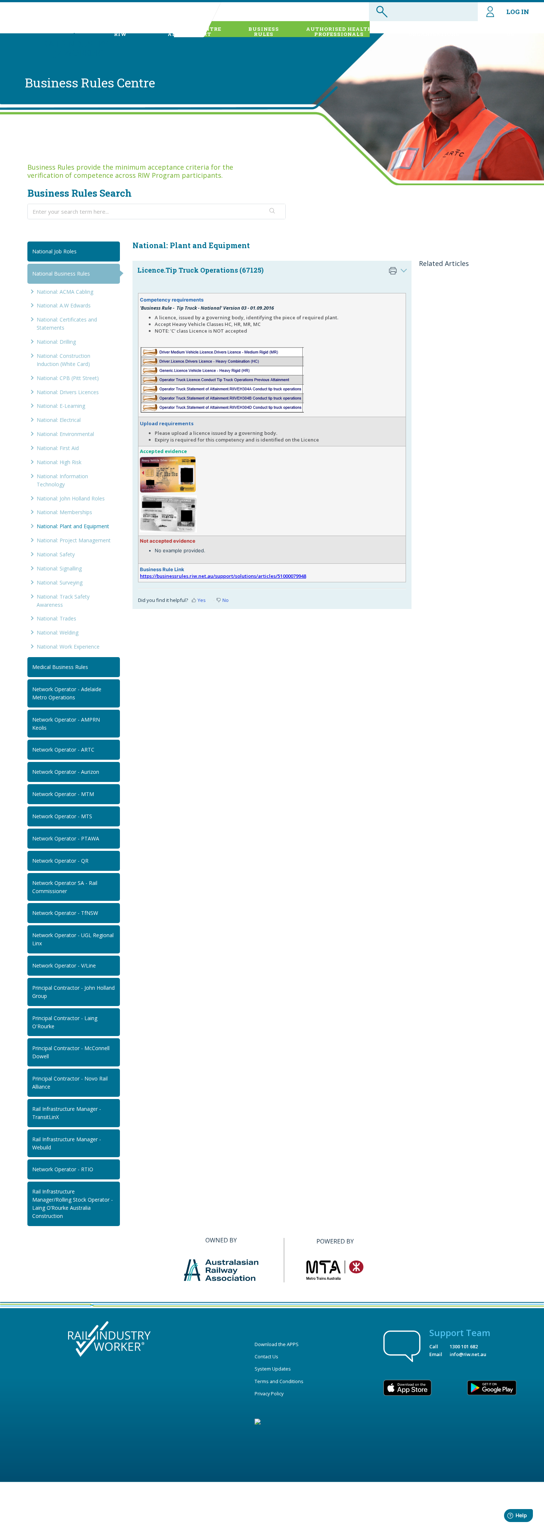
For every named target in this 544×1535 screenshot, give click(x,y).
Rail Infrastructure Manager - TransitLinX (66, 1113)
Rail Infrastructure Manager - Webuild (66, 1143)
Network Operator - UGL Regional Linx (73, 939)
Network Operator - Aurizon (65, 771)
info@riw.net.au (468, 1354)
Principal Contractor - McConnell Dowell (71, 1052)
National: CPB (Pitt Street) (68, 378)
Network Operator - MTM (63, 794)
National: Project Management (74, 540)
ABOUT (120, 31)
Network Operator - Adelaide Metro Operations (66, 693)
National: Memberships (64, 512)
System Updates (273, 1368)
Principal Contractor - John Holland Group (73, 991)
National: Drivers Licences (68, 392)
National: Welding (57, 632)
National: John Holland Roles (71, 498)
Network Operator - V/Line (64, 965)
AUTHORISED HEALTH (339, 31)
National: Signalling (59, 568)
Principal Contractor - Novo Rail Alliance (70, 1082)
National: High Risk (59, 462)
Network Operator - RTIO (62, 1169)
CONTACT (510, 31)
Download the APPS (277, 1344)
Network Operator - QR (60, 860)
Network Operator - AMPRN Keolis (66, 723)
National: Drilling (56, 341)
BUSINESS (263, 31)
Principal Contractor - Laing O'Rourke (64, 1022)
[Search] (272, 211)
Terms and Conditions (279, 1381)
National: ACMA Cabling (65, 291)
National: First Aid (58, 448)
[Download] (258, 693)
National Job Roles (54, 251)
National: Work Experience (68, 646)
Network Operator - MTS (62, 816)
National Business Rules (61, 273)
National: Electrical (59, 419)
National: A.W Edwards (64, 305)
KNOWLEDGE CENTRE (189, 31)
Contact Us (266, 1356)
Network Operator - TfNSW (65, 912)
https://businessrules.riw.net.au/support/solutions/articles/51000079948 (223, 576)
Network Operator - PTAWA (65, 838)
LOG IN (517, 11)
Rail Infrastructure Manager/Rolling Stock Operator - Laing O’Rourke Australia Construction (72, 1203)
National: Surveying (60, 582)
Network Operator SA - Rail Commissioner (64, 887)
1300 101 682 (464, 1346)
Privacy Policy (269, 1393)
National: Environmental (65, 433)
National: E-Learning (61, 405)
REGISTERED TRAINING (434, 31)
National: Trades (56, 618)
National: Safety (56, 554)
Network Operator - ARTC (63, 749)
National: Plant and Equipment (73, 526)
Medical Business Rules (60, 666)
